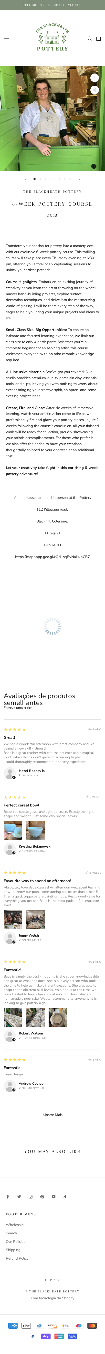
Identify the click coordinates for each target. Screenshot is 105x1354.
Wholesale (15, 1224)
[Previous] (25, 179)
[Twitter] (19, 1196)
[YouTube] (53, 1196)
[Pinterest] (42, 1196)
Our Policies (15, 1241)
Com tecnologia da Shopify (52, 1298)
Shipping (13, 1249)
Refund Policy (17, 1258)
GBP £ (50, 1280)
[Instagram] (30, 1196)
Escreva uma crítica (18, 708)
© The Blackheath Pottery (52, 1291)
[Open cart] (98, 38)
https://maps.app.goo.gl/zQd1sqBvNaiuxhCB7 (52, 556)
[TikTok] (65, 1196)
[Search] (90, 38)
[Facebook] (8, 1196)
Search (11, 1233)
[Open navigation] (6, 38)
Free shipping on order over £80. (52, 5)
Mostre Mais (53, 1114)
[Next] (79, 179)
